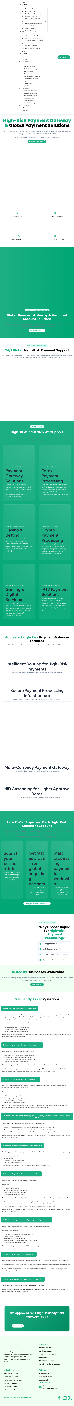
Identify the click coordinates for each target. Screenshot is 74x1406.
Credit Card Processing (30, 69)
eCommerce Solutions (30, 90)
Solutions (26, 61)
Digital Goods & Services (31, 93)
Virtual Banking (28, 86)
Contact (25, 110)
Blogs (24, 108)
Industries (26, 88)
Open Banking (28, 83)
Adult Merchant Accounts (31, 95)
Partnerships (26, 105)
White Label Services (29, 74)
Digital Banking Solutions (31, 78)
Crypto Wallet (28, 81)
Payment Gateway (29, 64)
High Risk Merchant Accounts (32, 76)
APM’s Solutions (28, 71)
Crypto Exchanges (29, 100)
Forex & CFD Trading (29, 103)
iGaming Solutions (29, 98)
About (25, 59)
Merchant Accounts (29, 66)
